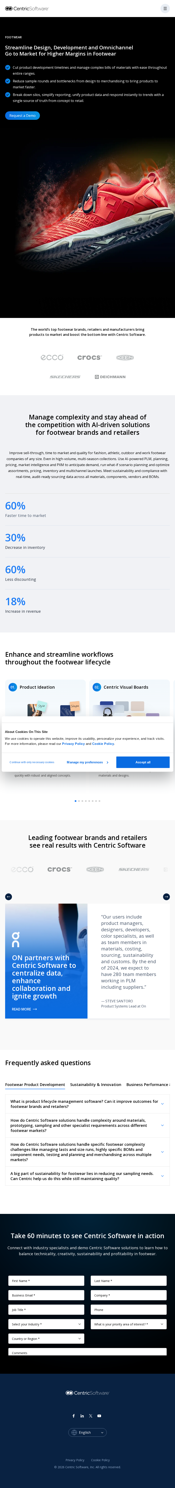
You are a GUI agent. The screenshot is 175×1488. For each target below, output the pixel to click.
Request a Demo (22, 115)
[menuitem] (75, 1460)
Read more (21, 1009)
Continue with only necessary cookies (32, 762)
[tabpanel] (87, 1140)
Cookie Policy (103, 743)
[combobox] (93, 1432)
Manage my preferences (85, 762)
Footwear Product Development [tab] (35, 1084)
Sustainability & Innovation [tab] (95, 1084)
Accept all (143, 762)
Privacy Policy (73, 743)
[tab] (75, 801)
